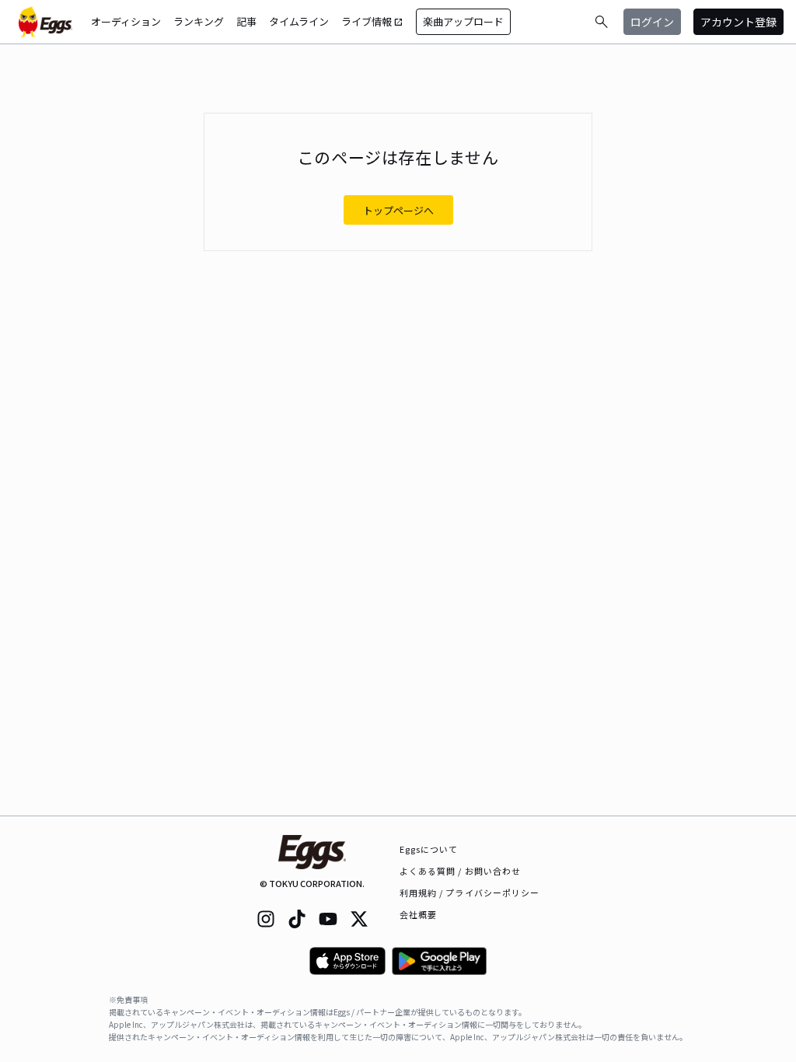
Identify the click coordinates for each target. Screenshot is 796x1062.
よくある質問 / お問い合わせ (461, 871)
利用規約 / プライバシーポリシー (470, 892)
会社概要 (418, 914)
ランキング (198, 21)
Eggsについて (429, 849)
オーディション (126, 21)
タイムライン (299, 21)
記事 (246, 21)
